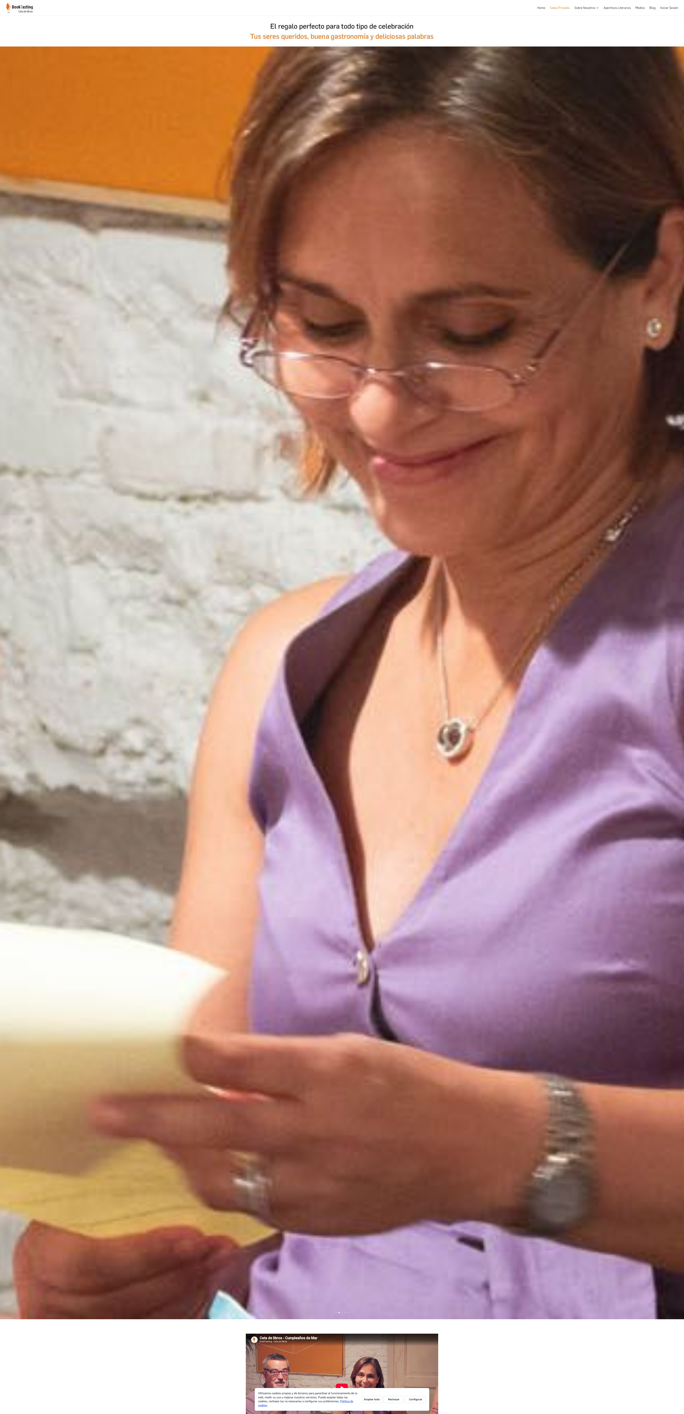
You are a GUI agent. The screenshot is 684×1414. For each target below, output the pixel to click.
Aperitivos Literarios (617, 8)
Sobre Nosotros (584, 8)
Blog (652, 8)
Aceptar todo (372, 1399)
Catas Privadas (560, 8)
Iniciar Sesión (669, 8)
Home (541, 8)
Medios (640, 8)
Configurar (415, 1399)
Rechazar (394, 1399)
